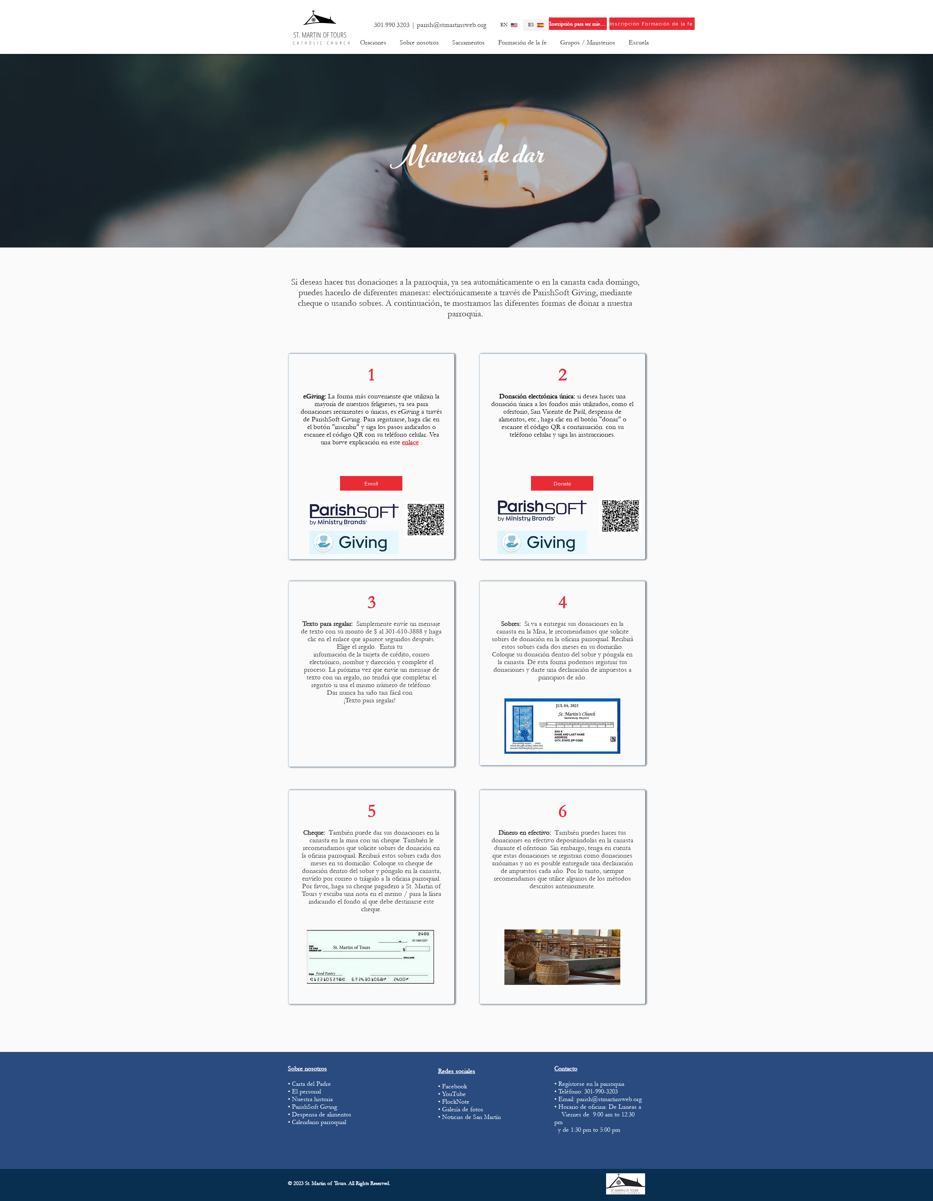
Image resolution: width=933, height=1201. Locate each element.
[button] (419, 42)
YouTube (454, 1094)
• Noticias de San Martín (469, 1117)
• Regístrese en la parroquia (589, 1084)
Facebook (454, 1086)
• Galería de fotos (460, 1109)
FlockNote (456, 1102)
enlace (410, 442)
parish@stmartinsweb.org (452, 25)
